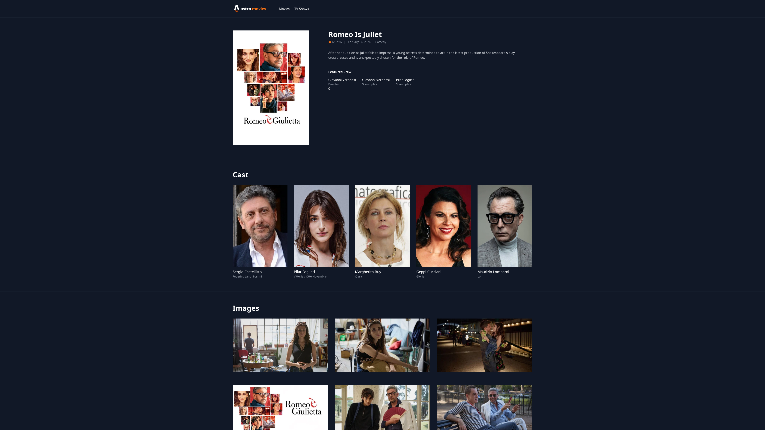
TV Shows (301, 9)
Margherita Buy (368, 271)
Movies (284, 9)
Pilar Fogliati (304, 271)
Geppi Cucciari (428, 271)
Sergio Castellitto (247, 271)
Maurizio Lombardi (493, 271)
